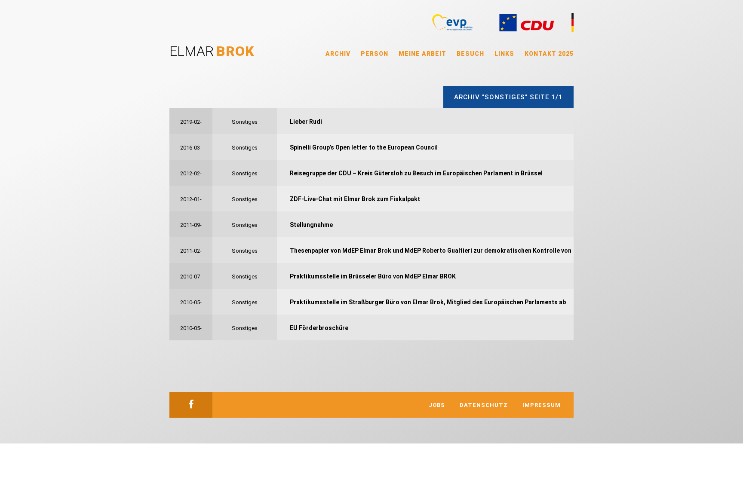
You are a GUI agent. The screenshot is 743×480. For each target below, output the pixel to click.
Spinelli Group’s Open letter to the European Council (364, 147)
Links (504, 53)
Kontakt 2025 (549, 53)
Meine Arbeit (422, 53)
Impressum (541, 405)
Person (374, 53)
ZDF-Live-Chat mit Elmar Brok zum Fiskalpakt (355, 199)
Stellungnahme (311, 224)
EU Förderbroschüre (319, 327)
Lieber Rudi (306, 121)
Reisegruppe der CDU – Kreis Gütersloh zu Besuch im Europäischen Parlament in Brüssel (416, 173)
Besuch (470, 53)
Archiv (337, 53)
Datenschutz (484, 405)
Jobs (437, 405)
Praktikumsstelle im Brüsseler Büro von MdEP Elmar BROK (373, 276)
